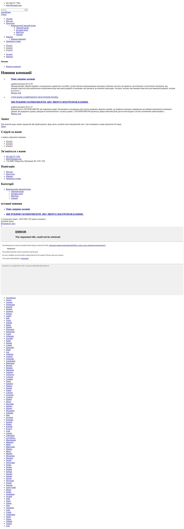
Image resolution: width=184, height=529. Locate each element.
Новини (9, 37)
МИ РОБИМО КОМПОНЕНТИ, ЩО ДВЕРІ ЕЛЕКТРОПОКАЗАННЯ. (49, 102)
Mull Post (20, 32)
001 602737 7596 (13, 157)
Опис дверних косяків (23, 79)
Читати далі (16, 93)
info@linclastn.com (13, 5)
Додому (9, 19)
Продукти (10, 23)
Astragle (19, 34)
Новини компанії (18, 39)
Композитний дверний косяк (23, 25)
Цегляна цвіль (22, 30)
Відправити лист (8, 223)
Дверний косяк (22, 28)
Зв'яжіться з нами (13, 41)
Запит (3, 126)
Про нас (9, 21)
